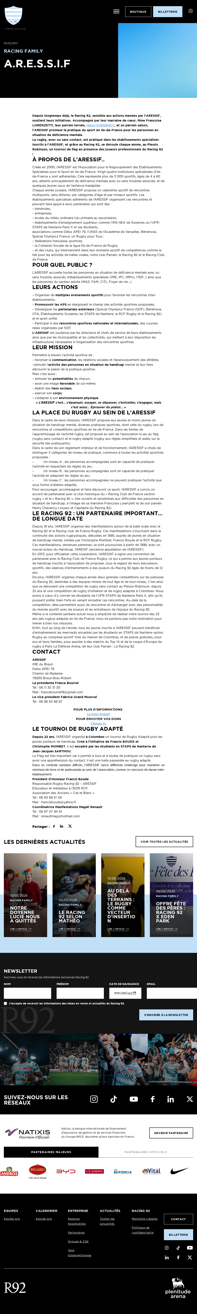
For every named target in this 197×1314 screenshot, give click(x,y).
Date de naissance (124, 984)
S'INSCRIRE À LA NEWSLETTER (166, 1015)
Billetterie (178, 1234)
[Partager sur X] (70, 826)
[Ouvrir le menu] (116, 11)
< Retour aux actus (15, 29)
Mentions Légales (145, 1219)
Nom (7, 984)
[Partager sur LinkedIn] (61, 826)
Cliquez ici (98, 723)
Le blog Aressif (98, 714)
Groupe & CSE (78, 1241)
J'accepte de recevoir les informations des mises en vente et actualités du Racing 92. (66, 1003)
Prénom (63, 984)
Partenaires (76, 1233)
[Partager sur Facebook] (54, 826)
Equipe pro (12, 1219)
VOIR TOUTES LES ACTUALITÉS (164, 841)
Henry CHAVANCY (100, 125)
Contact (178, 1219)
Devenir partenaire (171, 1133)
